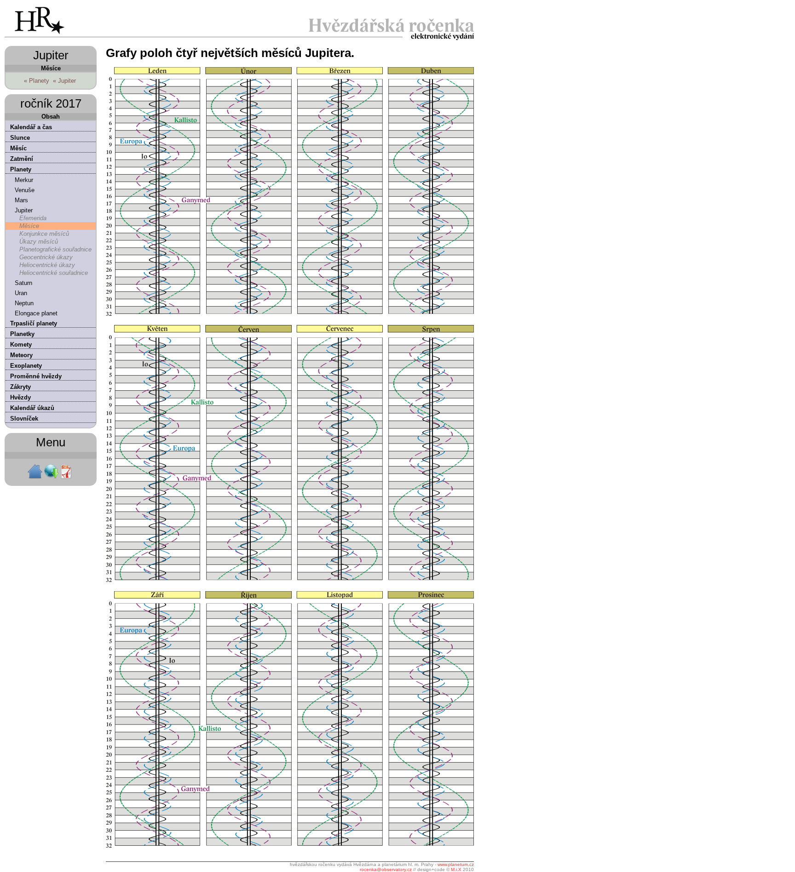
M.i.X (456, 869)
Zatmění (21, 158)
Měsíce (29, 225)
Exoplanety (26, 365)
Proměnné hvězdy (36, 376)
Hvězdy (20, 397)
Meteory (21, 355)
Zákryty (20, 386)
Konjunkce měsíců (44, 233)
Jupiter (24, 210)
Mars (21, 200)
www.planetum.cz (456, 864)
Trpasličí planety (33, 323)
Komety (21, 344)
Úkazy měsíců (38, 241)
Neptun (24, 303)
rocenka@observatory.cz (386, 869)
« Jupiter (64, 80)
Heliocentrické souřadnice (53, 272)
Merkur (24, 180)
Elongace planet (36, 313)
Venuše (25, 190)
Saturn (23, 282)
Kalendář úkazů (32, 408)
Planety (20, 169)
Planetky (22, 334)
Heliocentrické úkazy (47, 265)
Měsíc (18, 148)
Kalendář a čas (31, 127)
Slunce (20, 137)
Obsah (50, 116)
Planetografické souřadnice (55, 249)
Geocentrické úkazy (46, 257)
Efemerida (32, 218)
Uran (21, 293)
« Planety (36, 80)
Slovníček (24, 418)
